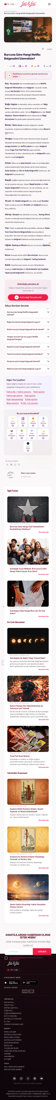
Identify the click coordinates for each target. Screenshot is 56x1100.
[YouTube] (41, 1078)
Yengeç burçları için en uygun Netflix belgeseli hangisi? (22, 338)
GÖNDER (42, 952)
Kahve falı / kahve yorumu (19, 392)
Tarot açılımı (39, 392)
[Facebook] (14, 1078)
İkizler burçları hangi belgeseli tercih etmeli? (25, 329)
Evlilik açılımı (31, 399)
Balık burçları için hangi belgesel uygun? (24, 369)
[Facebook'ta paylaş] (11, 464)
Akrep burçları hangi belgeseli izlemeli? (23, 361)
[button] (17, 958)
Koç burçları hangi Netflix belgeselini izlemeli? (22, 313)
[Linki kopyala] (19, 464)
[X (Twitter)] (28, 1078)
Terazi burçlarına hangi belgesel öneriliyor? (25, 354)
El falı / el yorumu (29, 403)
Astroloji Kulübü (10, 11)
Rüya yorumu (13, 403)
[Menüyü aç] (49, 4)
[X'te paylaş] (7, 464)
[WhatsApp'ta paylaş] (15, 464)
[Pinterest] (34, 1078)
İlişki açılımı (30, 395)
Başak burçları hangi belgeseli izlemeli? (23, 347)
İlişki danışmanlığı (15, 399)
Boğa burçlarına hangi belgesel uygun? (23, 322)
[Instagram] (21, 1078)
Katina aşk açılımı (15, 395)
